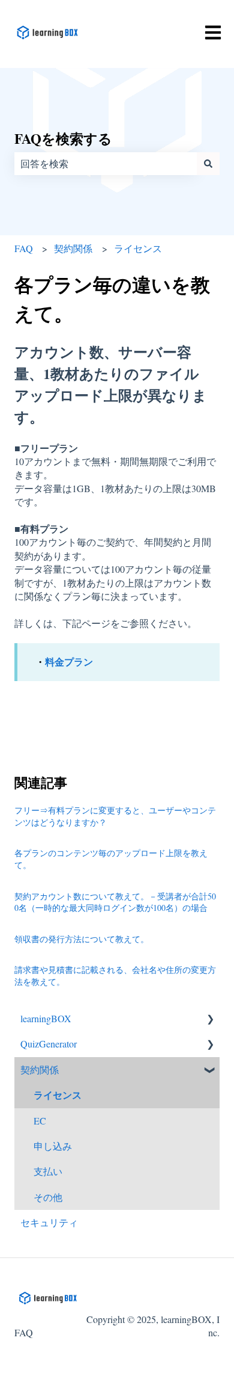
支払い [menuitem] (48, 1171)
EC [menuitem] (40, 1120)
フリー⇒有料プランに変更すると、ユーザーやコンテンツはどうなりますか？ (115, 816)
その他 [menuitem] (48, 1197)
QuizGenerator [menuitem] (48, 1043)
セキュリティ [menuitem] (49, 1222)
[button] (210, 1019)
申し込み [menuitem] (53, 1146)
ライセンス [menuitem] (58, 1095)
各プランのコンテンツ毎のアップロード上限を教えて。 (111, 859)
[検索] (208, 163)
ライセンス (138, 248)
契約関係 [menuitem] (39, 1069)
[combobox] (105, 163)
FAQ (23, 248)
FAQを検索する (63, 138)
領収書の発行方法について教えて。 (81, 939)
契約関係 (73, 248)
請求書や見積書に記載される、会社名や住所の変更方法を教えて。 (115, 975)
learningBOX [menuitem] (45, 1018)
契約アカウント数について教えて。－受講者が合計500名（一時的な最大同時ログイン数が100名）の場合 (115, 902)
